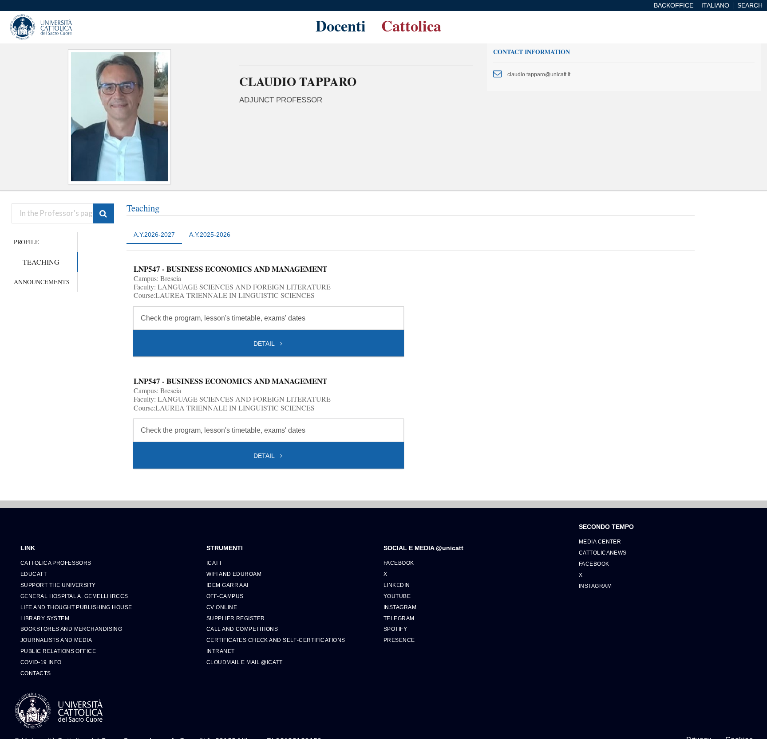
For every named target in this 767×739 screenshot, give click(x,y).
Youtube (397, 596)
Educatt (33, 574)
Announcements (42, 282)
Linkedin (397, 585)
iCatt (214, 563)
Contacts (35, 673)
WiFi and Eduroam (233, 574)
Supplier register (235, 618)
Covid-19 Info (41, 662)
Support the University (58, 585)
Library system (44, 618)
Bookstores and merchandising (71, 629)
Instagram (400, 607)
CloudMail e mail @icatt (244, 662)
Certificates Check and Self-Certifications (275, 640)
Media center (600, 541)
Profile (26, 242)
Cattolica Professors (55, 563)
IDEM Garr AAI (227, 585)
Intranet (220, 651)
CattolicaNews (603, 552)
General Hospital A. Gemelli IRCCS (74, 596)
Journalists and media (56, 640)
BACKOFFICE (673, 5)
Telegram (399, 618)
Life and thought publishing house (76, 607)
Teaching (41, 261)
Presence (399, 640)
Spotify (395, 629)
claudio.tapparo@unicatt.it (538, 74)
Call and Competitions (242, 629)
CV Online (221, 607)
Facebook (399, 563)
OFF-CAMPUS (224, 596)
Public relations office (58, 651)
